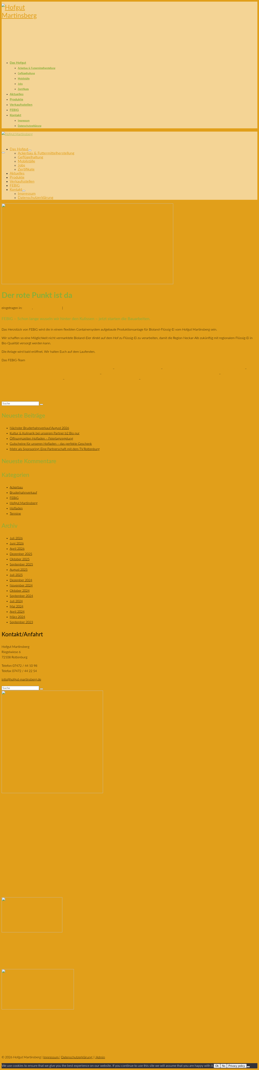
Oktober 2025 (20, 559)
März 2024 (17, 617)
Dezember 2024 (21, 580)
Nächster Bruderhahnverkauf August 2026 (39, 428)
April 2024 (17, 611)
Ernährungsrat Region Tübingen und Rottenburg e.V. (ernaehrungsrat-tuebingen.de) (160, 374)
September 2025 (21, 564)
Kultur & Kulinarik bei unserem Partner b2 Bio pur (45, 433)
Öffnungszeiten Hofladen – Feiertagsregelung (41, 438)
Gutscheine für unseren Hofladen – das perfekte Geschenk (51, 443)
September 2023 (21, 622)
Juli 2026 (16, 538)
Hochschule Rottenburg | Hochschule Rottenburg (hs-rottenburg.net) (50, 374)
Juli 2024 (16, 601)
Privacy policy (236, 1065)
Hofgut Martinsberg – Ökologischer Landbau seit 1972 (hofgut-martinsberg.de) (57, 368)
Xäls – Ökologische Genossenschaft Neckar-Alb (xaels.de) (203, 368)
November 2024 (21, 585)
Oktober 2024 (20, 590)
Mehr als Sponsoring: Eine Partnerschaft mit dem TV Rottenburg (55, 449)
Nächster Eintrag (13, 398)
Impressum (51, 1057)
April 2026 (17, 548)
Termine (15, 513)
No (223, 1065)
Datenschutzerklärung (77, 1057)
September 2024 (21, 596)
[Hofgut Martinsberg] (129, 24)
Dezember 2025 (21, 554)
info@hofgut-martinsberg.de (21, 679)
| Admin (99, 1057)
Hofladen (16, 508)
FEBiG (27, 308)
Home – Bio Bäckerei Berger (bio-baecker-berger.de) (101, 379)
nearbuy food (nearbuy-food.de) (137, 368)
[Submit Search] (41, 404)
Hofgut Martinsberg (47, 308)
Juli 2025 (16, 575)
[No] (248, 1066)
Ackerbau (16, 487)
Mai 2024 (16, 606)
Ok (217, 1065)
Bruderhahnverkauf (23, 492)
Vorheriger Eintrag (14, 393)
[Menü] (3, 152)
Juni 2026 (17, 543)
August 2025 (19, 569)
